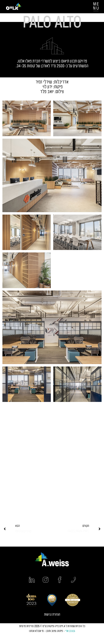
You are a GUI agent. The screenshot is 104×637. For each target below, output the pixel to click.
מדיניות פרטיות (26, 626)
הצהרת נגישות (52, 615)
